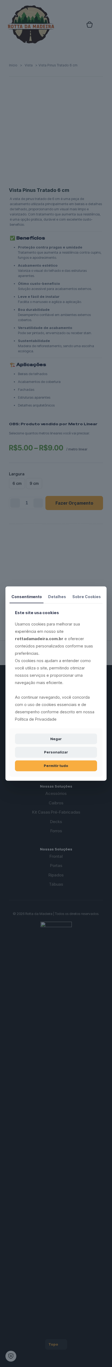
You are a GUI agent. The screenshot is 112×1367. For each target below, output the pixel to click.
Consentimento (26, 596)
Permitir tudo (56, 765)
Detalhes (57, 596)
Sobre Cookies (86, 596)
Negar (56, 739)
